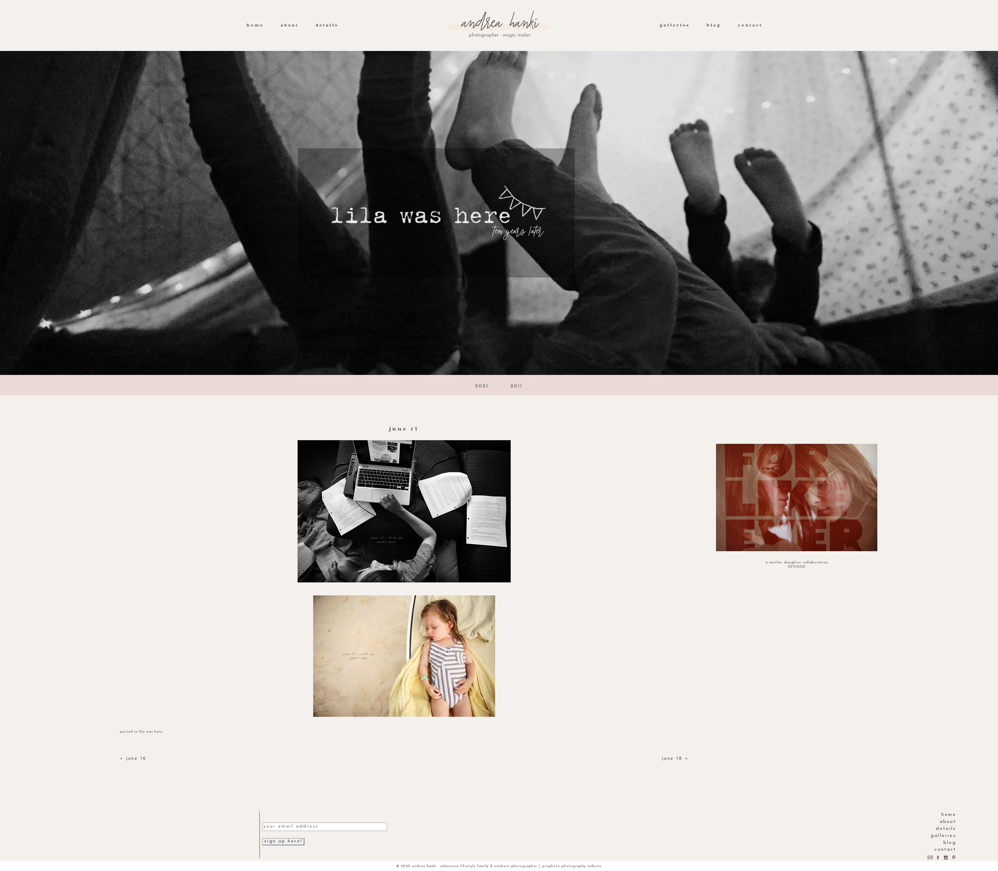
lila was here (151, 731)
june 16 (136, 758)
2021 (482, 386)
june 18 (672, 758)
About (290, 25)
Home (255, 25)
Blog (714, 25)
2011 (516, 386)
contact (750, 25)
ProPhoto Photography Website (571, 866)
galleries (675, 25)
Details (327, 25)
